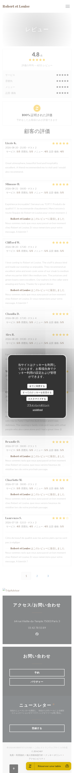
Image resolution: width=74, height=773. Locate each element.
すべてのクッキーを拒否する (37, 392)
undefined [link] (38, 409)
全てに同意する (37, 386)
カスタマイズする (37, 398)
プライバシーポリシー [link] (38, 405)
